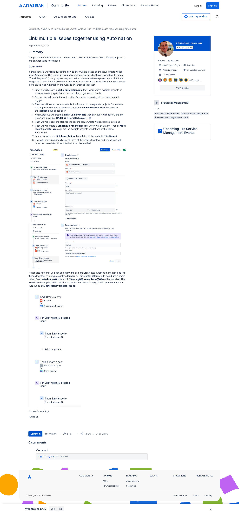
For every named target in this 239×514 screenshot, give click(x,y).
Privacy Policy (180, 495)
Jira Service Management (62, 28)
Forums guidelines (111, 486)
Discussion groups (65, 16)
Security (208, 495)
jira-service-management (195, 113)
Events (112, 5)
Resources (131, 486)
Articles (89, 16)
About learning (132, 481)
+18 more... (195, 80)
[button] (77, 184)
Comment (35, 433)
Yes (53, 508)
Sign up (212, 5)
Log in (198, 5)
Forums (82, 5)
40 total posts (168, 74)
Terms (196, 495)
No (60, 508)
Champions (129, 5)
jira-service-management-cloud (171, 117)
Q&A (42, 16)
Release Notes (150, 5)
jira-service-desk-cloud (167, 113)
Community (60, 5)
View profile (182, 87)
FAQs (105, 481)
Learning (97, 5)
